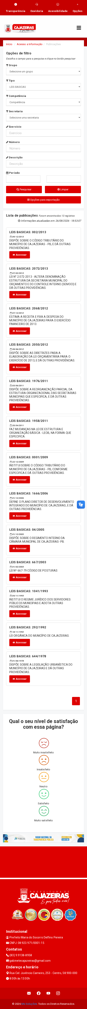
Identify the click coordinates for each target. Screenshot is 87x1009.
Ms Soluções (29, 1003)
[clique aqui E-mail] (29, 993)
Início (9, 44)
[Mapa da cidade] (43, 861)
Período (14, 172)
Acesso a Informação (29, 44)
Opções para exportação (45, 199)
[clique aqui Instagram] (58, 993)
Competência (17, 95)
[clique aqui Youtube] (48, 993)
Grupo (12, 65)
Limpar (64, 189)
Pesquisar (25, 189)
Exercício (14, 126)
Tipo (11, 80)
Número (14, 142)
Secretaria (15, 111)
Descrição (15, 157)
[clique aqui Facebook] (38, 993)
